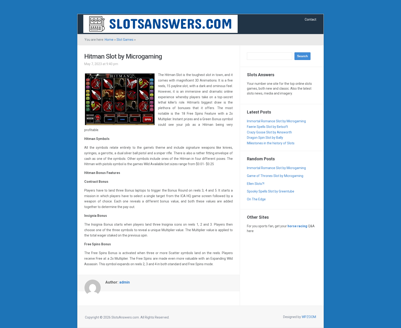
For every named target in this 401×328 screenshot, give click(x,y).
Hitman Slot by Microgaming (123, 56)
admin (124, 282)
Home (109, 39)
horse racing (297, 226)
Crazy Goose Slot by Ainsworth (269, 132)
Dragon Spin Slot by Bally (265, 137)
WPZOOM (309, 317)
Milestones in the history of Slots (270, 143)
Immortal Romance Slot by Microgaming (276, 121)
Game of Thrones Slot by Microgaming (275, 176)
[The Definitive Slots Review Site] (160, 23)
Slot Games (124, 39)
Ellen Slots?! (255, 184)
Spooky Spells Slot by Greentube (270, 191)
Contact (310, 19)
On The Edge (256, 199)
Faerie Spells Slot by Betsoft (267, 127)
